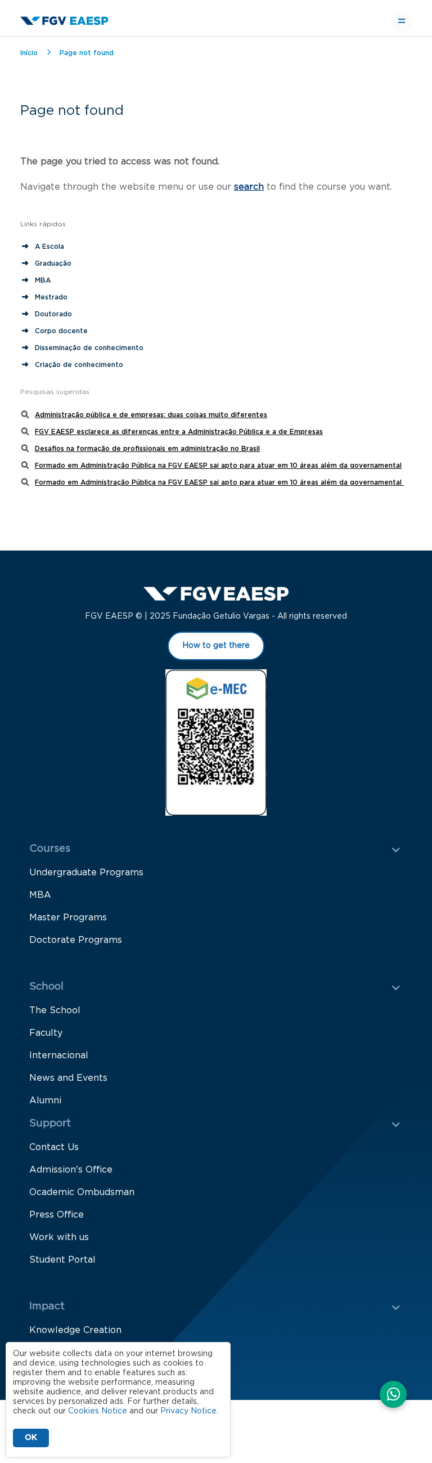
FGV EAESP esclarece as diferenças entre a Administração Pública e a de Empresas (179, 431)
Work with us (59, 1237)
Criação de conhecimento (80, 364)
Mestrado (51, 297)
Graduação (53, 263)
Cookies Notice (97, 1411)
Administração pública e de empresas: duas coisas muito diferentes (151, 414)
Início (29, 53)
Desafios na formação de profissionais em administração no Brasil (147, 448)
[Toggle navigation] (402, 21)
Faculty (45, 1032)
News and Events (68, 1077)
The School (54, 1010)
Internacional (58, 1055)
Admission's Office (70, 1169)
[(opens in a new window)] (393, 1395)
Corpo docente (61, 331)
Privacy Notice (188, 1411)
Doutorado (53, 314)
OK (31, 1438)
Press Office (56, 1214)
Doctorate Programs (75, 940)
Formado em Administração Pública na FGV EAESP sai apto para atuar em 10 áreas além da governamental (218, 465)
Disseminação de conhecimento (89, 348)
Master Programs (68, 917)
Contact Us (54, 1147)
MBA (43, 280)
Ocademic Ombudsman (81, 1192)
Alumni (45, 1100)
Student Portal (62, 1259)
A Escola (49, 246)
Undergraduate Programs (86, 872)
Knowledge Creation (75, 1330)
